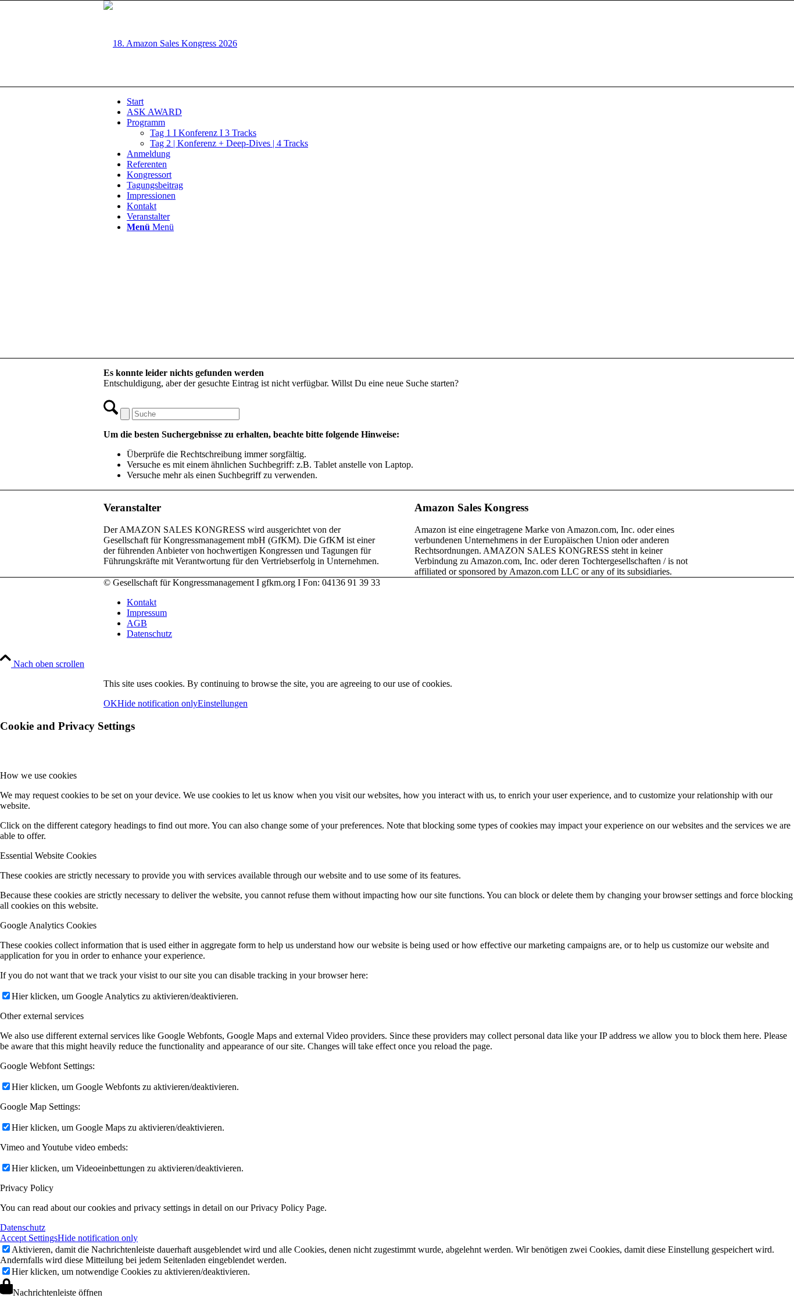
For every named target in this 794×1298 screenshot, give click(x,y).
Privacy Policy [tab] (26, 1188)
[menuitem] (409, 101)
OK (110, 703)
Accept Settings (29, 1238)
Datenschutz (22, 1227)
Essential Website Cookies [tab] (48, 855)
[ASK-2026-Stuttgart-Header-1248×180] (170, 43)
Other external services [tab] (42, 1016)
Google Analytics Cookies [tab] (48, 925)
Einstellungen (223, 703)
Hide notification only (157, 703)
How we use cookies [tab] (38, 775)
